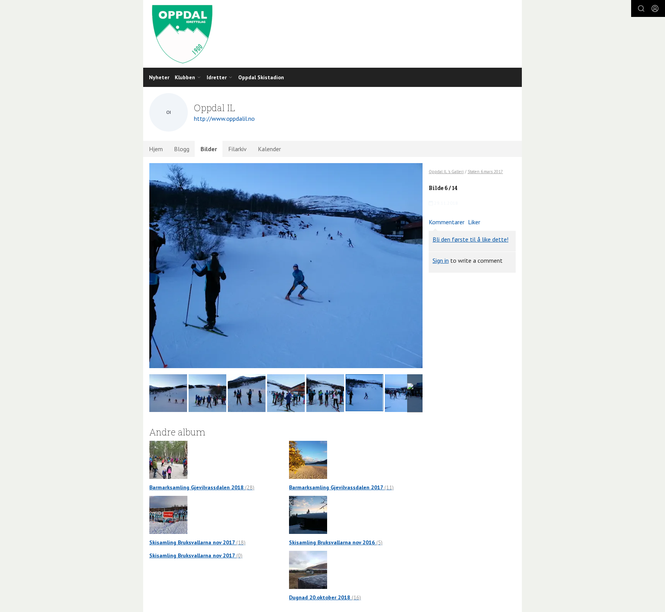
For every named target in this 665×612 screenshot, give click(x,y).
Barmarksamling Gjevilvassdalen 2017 (341, 487)
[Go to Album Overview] (168, 459)
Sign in (441, 260)
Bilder (209, 149)
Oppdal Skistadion (261, 77)
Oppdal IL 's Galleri (446, 171)
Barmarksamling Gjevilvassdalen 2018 (201, 487)
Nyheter (159, 77)
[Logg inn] (655, 8)
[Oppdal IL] (332, 34)
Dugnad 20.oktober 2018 (325, 597)
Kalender (269, 149)
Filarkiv (237, 149)
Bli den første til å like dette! (470, 239)
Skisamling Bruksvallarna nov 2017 (197, 542)
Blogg (181, 149)
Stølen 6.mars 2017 (485, 171)
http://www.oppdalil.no (224, 118)
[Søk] (641, 8)
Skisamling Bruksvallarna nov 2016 (336, 542)
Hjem (156, 149)
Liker (474, 222)
